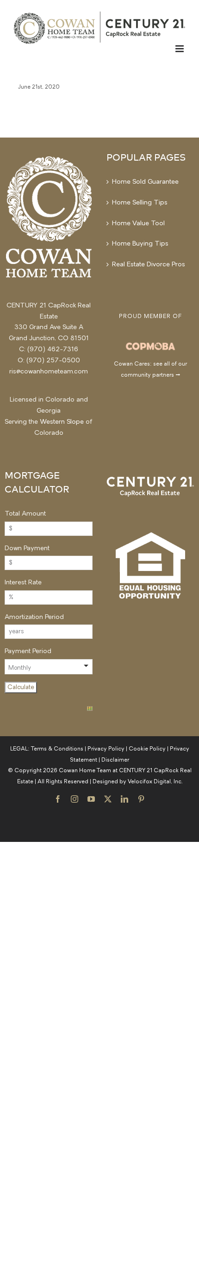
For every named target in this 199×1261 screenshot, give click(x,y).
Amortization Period (34, 617)
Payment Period (28, 651)
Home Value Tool (138, 223)
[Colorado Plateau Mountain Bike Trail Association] (150, 345)
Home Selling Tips (140, 202)
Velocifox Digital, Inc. (155, 782)
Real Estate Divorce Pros (148, 264)
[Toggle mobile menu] (180, 49)
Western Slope (62, 422)
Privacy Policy (105, 749)
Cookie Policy (147, 749)
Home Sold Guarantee (145, 182)
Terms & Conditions (57, 749)
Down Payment (27, 548)
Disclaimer (115, 760)
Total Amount (25, 513)
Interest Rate (23, 582)
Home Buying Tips (140, 243)
